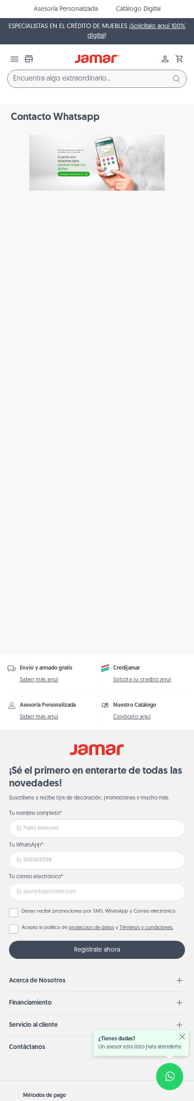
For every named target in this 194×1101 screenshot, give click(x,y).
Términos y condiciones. (146, 927)
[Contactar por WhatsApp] (169, 1076)
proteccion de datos (91, 927)
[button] (179, 59)
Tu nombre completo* (35, 813)
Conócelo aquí (132, 717)
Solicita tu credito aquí (142, 680)
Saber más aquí (39, 680)
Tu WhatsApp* (26, 845)
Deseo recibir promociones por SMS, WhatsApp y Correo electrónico (99, 911)
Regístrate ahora (97, 950)
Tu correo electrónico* (36, 877)
